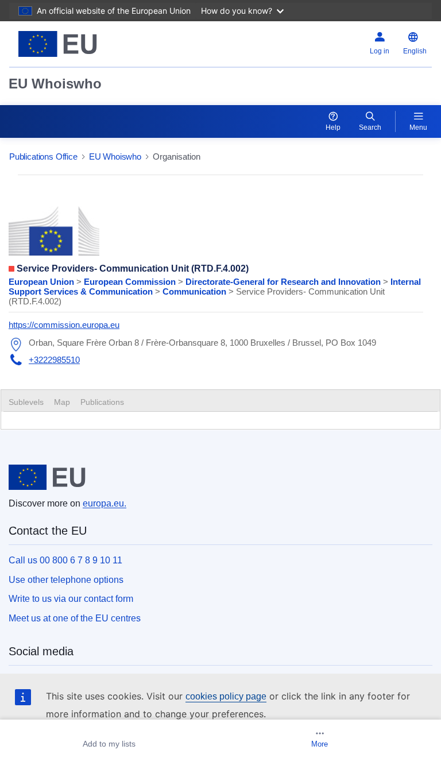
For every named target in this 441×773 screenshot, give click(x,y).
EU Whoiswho (55, 83)
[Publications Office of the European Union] (83, 44)
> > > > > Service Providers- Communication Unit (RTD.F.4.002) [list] (215, 291)
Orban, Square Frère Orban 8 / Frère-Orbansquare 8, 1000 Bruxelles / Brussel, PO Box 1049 (202, 342)
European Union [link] (42, 282)
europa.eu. (104, 503)
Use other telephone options (66, 580)
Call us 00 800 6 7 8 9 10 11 (65, 560)
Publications (102, 402)
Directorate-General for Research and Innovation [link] (284, 282)
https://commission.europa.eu (64, 325)
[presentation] (62, 402)
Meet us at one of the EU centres (75, 618)
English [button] (415, 51)
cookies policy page (225, 696)
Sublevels (26, 402)
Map (62, 402)
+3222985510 (54, 360)
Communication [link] (196, 291)
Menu (418, 127)
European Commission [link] (131, 282)
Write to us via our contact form (71, 599)
